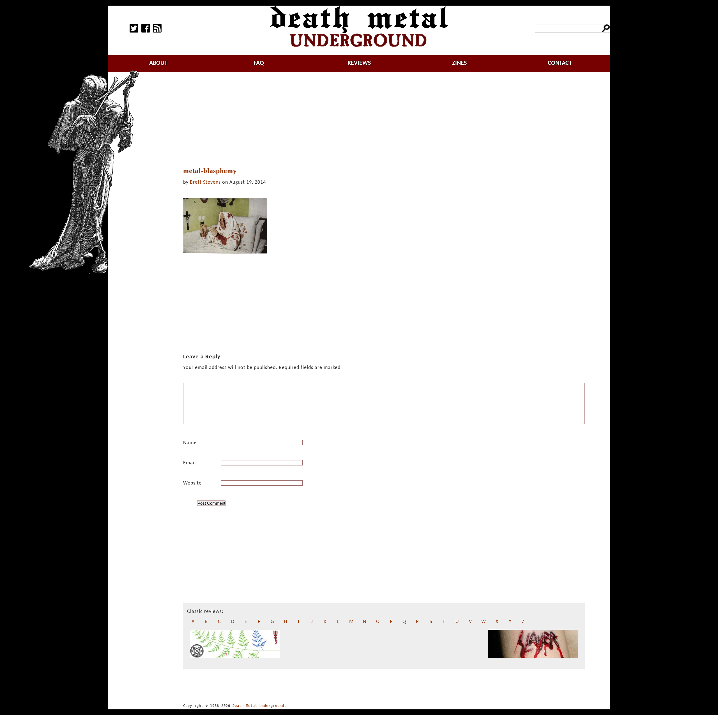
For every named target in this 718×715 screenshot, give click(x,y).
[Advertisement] (384, 119)
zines (459, 63)
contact (560, 63)
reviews (359, 63)
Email (189, 463)
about (158, 63)
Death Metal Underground (258, 706)
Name (190, 443)
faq (259, 63)
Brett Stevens (205, 182)
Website (192, 483)
